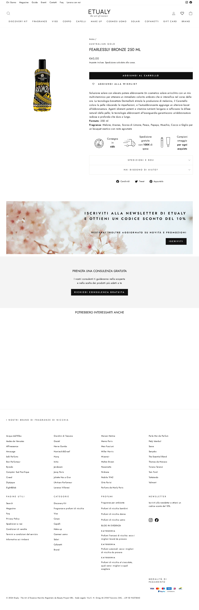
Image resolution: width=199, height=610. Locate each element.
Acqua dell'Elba (13, 435)
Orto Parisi (106, 482)
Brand (186, 21)
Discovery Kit (18, 21)
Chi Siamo (11, 2)
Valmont (152, 482)
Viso (55, 21)
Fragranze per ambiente (113, 502)
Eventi (43, 2)
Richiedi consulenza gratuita (99, 292)
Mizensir (105, 456)
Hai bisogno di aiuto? (141, 169)
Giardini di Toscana (63, 435)
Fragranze (39, 21)
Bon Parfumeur (13, 461)
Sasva (151, 446)
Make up (96, 21)
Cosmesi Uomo (117, 21)
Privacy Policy (13, 518)
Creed (9, 477)
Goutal (57, 441)
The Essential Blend (158, 456)
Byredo (9, 466)
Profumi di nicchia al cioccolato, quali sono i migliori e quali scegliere (116, 566)
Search (9, 503)
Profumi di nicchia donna (113, 514)
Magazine (24, 2)
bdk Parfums (12, 456)
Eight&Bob (11, 487)
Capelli (81, 21)
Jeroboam (58, 466)
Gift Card (170, 21)
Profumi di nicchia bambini (114, 508)
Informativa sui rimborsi (17, 539)
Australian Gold (102, 43)
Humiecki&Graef (62, 451)
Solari (135, 21)
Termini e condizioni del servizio (22, 534)
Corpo (67, 21)
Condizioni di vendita (16, 529)
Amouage (10, 451)
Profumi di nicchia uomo (113, 519)
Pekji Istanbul (155, 441)
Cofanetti (152, 21)
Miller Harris (107, 451)
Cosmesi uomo (61, 534)
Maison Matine (108, 435)
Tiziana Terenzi (156, 466)
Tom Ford (153, 472)
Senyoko (153, 451)
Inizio (91, 39)
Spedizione (110, 62)
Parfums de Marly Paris (112, 487)
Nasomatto (106, 466)
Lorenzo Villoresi (62, 487)
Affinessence (12, 446)
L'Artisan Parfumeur (63, 482)
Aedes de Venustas (15, 441)
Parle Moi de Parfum (159, 435)
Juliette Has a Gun (62, 477)
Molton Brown (107, 461)
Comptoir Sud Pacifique (17, 472)
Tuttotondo (153, 477)
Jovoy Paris (59, 472)
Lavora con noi (74, 2)
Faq (61, 2)
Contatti (53, 2)
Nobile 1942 (107, 477)
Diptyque (10, 482)
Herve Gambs (60, 446)
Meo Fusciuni (107, 446)
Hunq (56, 456)
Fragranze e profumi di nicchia (69, 508)
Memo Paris (106, 441)
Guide (35, 2)
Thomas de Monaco (158, 461)
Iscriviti (176, 241)
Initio (56, 461)
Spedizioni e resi (141, 160)
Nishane (105, 472)
